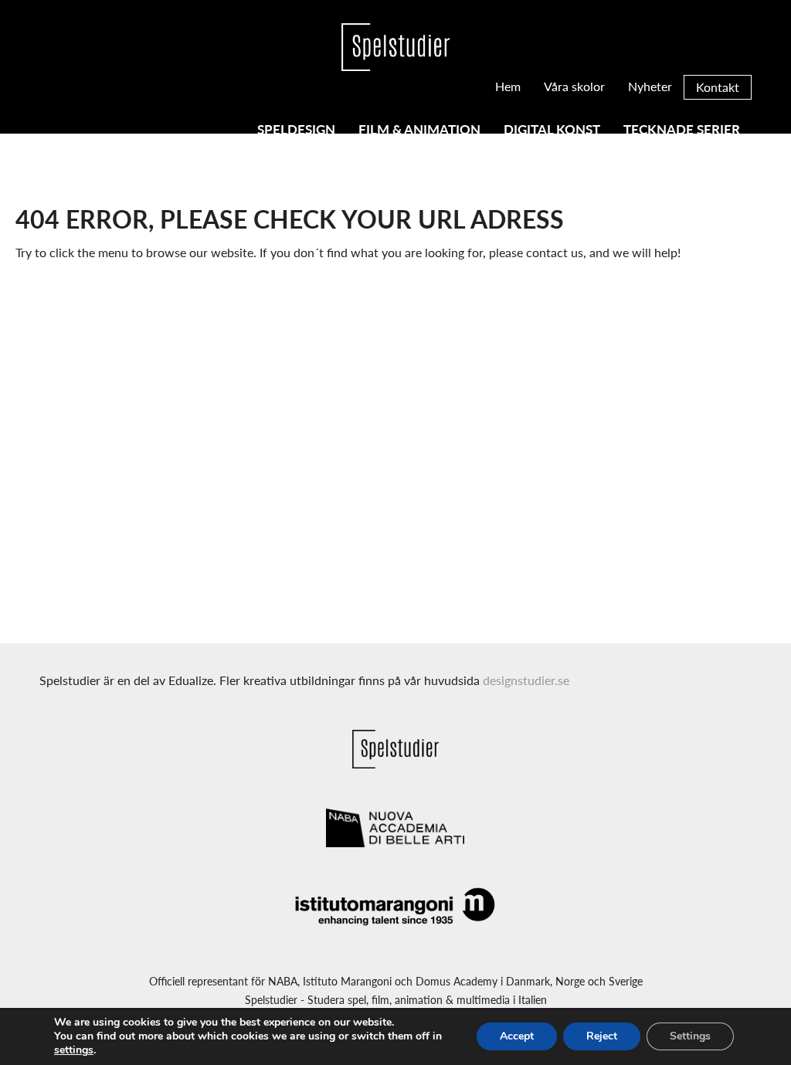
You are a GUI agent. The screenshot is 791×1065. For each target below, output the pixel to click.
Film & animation (419, 130)
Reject (601, 1036)
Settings (690, 1036)
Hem (508, 86)
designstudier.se (526, 680)
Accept (517, 1036)
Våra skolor (574, 86)
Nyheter (650, 86)
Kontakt (717, 87)
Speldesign (296, 130)
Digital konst (552, 130)
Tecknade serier (681, 130)
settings (73, 1050)
